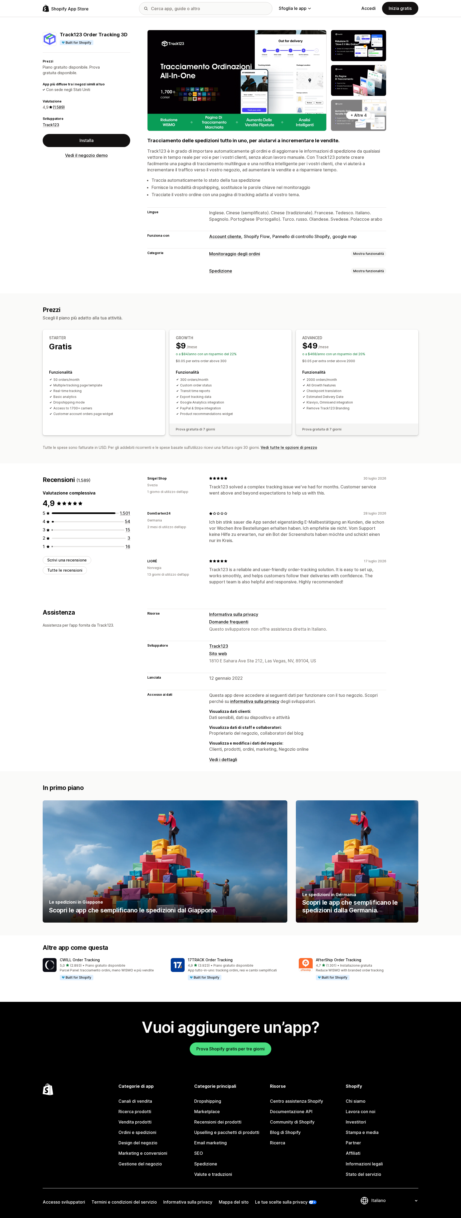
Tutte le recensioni (64, 570)
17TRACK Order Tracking (210, 960)
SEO (198, 1153)
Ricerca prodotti (134, 1111)
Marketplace (207, 1111)
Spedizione (220, 271)
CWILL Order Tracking (80, 960)
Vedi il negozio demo (86, 155)
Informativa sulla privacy (233, 614)
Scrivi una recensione (67, 560)
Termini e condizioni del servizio (124, 1202)
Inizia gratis (400, 8)
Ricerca (277, 1142)
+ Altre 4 (359, 115)
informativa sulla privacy (254, 701)
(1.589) (59, 107)
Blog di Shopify (285, 1132)
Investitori (356, 1122)
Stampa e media (362, 1132)
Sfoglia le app (293, 8)
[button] (102, 969)
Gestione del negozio (140, 1163)
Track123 (51, 124)
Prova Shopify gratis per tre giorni (230, 1048)
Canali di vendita (135, 1101)
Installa (87, 140)
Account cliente (225, 236)
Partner (353, 1142)
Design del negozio (137, 1142)
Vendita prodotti (135, 1122)
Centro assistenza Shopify (296, 1101)
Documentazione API (291, 1111)
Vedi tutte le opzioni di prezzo (289, 447)
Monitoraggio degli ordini (234, 253)
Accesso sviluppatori (64, 1202)
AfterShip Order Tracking (338, 960)
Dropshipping (207, 1101)
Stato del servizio (363, 1174)
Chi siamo (355, 1101)
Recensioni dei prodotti (217, 1122)
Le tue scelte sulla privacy (281, 1202)
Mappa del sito (234, 1202)
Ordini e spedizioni (137, 1132)
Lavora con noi (360, 1111)
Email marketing (210, 1142)
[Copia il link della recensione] (170, 478)
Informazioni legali (364, 1163)
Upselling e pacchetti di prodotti (226, 1132)
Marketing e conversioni (142, 1153)
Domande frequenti (228, 621)
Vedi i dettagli (223, 759)
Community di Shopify (292, 1122)
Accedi (368, 8)
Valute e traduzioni (213, 1174)
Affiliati (353, 1153)
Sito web (218, 653)
